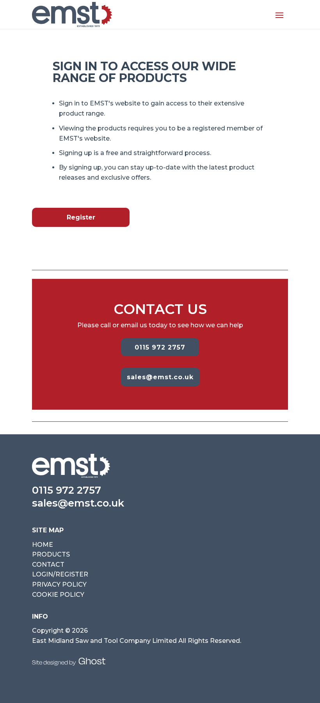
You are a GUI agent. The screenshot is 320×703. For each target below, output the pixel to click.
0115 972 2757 (160, 347)
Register (81, 217)
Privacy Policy (59, 584)
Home (42, 544)
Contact (48, 564)
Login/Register (60, 574)
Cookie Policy (58, 594)
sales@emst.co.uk (160, 377)
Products (51, 554)
